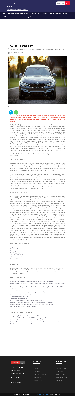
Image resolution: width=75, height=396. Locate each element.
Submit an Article (61, 377)
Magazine (29, 17)
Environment (19, 13)
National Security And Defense (58, 13)
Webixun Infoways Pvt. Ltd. (42, 394)
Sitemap (59, 380)
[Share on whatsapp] (16, 112)
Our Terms (59, 371)
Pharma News (21, 17)
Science (45, 13)
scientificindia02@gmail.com (19, 373)
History (13, 17)
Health (39, 13)
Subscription (60, 374)
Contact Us (37, 377)
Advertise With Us (40, 374)
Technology (27, 13)
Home (4, 13)
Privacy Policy (61, 368)
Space (34, 13)
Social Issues (6, 17)
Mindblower (10, 13)
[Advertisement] (37, 28)
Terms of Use (38, 380)
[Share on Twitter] (11, 112)
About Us (37, 371)
